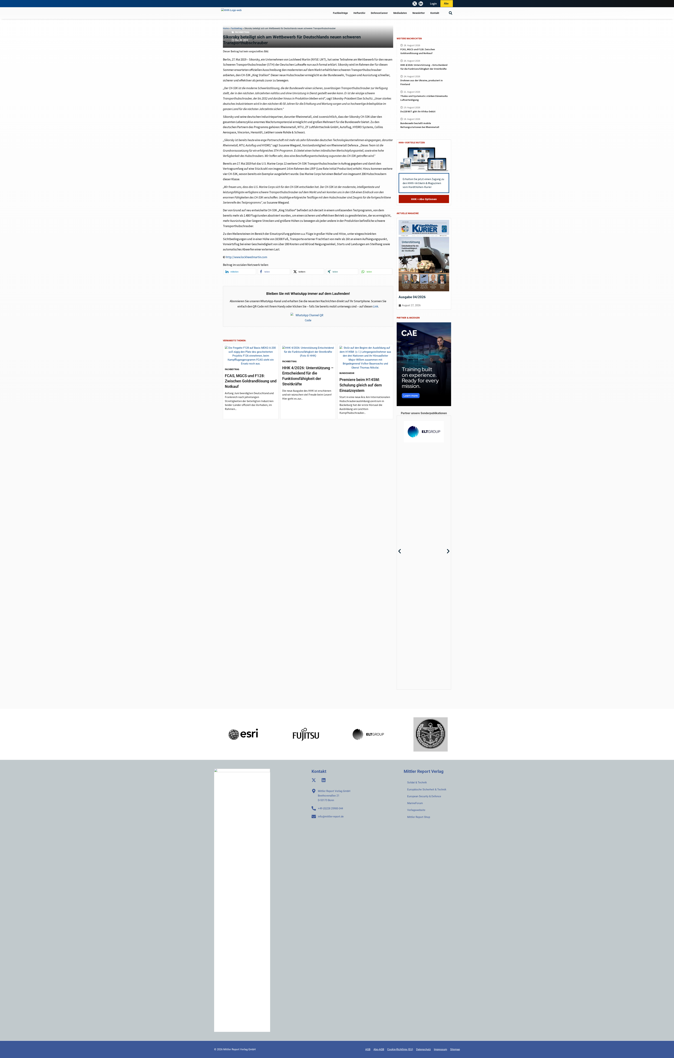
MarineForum (415, 803)
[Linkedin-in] (421, 3)
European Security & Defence (424, 796)
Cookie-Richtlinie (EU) (400, 1049)
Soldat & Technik (417, 782)
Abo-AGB (379, 1049)
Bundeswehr (346, 373)
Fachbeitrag (242, 32)
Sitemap (455, 1049)
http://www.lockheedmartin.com (246, 257)
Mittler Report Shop (418, 817)
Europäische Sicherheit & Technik (426, 789)
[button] (450, 13)
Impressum (440, 1049)
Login (433, 3)
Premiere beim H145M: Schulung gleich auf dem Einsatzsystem (360, 385)
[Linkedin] (323, 780)
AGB (367, 1049)
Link (375, 306)
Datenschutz (423, 1049)
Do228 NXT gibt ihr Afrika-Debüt (417, 111)
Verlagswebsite (416, 810)
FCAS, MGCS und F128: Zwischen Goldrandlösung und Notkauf (250, 381)
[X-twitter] (414, 3)
